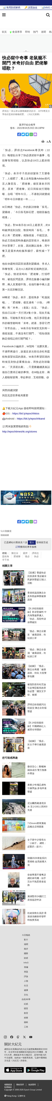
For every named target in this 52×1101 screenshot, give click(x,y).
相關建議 (8, 1085)
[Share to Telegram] (27, 134)
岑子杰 (5, 560)
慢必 (27, 556)
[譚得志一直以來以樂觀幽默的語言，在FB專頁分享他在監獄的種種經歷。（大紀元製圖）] (26, 91)
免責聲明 (32, 1085)
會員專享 (17, 32)
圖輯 (26, 1022)
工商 (26, 1027)
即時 (27, 32)
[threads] (18, 1037)
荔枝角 (5, 556)
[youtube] (31, 1037)
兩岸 (26, 949)
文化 (26, 995)
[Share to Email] (35, 134)
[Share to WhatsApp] (31, 134)
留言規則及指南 (5, 535)
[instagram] (5, 1037)
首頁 (4, 32)
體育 (26, 1008)
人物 (26, 981)
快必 (36, 556)
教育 (26, 1013)
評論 (26, 976)
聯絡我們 (20, 1085)
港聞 (43, 32)
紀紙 (26, 1004)
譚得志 (35, 553)
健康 (26, 990)
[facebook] (12, 1037)
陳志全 (14, 553)
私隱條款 (8, 1087)
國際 (26, 953)
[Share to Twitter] (23, 134)
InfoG (26, 962)
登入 (31, 542)
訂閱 (18, 547)
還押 (25, 553)
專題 (26, 972)
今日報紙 (26, 935)
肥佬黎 (17, 556)
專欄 (26, 967)
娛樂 (26, 1018)
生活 (26, 985)
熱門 (35, 32)
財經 (26, 958)
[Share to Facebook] (19, 134)
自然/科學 (26, 999)
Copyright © (9, 1090)
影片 (26, 939)
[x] (24, 1037)
